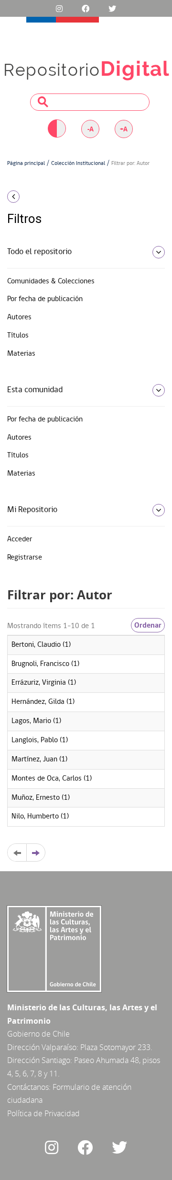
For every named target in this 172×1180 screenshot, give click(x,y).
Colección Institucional (78, 163)
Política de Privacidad (43, 1113)
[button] (28, 196)
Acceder (19, 539)
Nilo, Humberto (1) (40, 816)
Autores (19, 317)
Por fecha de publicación (45, 299)
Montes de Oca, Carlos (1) (51, 779)
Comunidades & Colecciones (51, 281)
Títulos (18, 335)
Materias (21, 354)
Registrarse (24, 557)
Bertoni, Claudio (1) (41, 645)
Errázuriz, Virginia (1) (43, 683)
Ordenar (147, 625)
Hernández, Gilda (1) (43, 702)
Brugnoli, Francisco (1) (45, 664)
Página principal (26, 163)
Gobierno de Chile (38, 1033)
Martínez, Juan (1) (39, 759)
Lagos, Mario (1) (36, 721)
